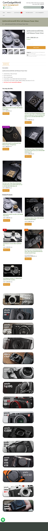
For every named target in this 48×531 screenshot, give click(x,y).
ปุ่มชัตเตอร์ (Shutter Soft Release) (37, 52)
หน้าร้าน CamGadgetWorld (40, 12)
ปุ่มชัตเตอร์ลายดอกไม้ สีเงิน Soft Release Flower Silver (16, 24)
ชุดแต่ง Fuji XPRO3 (39, 55)
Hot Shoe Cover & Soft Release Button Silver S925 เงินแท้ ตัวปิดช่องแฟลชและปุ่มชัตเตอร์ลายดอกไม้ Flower (33, 251)
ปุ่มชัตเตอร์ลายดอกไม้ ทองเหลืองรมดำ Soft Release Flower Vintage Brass (11, 143)
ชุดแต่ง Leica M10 (33, 56)
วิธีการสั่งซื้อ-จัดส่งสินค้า (29, 12)
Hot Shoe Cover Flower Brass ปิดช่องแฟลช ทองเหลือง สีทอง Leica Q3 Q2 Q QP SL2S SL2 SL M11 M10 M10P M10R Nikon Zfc (12, 184)
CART (4, 15)
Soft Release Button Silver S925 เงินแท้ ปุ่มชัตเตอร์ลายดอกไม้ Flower (34, 218)
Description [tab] (6, 64)
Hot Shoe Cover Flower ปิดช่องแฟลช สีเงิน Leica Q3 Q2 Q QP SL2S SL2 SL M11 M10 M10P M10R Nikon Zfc (34, 150)
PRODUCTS (9, 12)
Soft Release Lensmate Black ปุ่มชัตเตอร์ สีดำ (12, 244)
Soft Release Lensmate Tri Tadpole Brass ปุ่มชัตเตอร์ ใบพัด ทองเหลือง (12, 278)
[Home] (2, 24)
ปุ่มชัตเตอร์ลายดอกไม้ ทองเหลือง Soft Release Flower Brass (12, 108)
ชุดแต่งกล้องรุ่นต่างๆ (18, 12)
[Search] (42, 7)
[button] (23, 31)
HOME (4, 12)
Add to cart (36, 47)
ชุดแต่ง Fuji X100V (32, 55)
